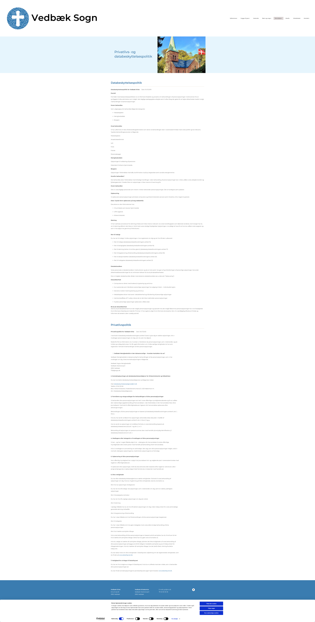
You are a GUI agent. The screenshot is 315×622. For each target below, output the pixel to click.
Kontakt (306, 18)
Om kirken (278, 18)
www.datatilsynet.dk (126, 555)
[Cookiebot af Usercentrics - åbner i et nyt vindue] (100, 619)
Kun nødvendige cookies (211, 613)
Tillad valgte (211, 608)
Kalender (256, 18)
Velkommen (233, 18)
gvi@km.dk (167, 589)
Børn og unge (266, 18)
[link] (245, 18)
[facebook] (193, 589)
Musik (287, 18)
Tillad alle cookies (211, 603)
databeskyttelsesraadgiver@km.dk (125, 384)
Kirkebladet (296, 18)
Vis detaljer (174, 618)
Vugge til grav (245, 18)
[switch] (137, 618)
